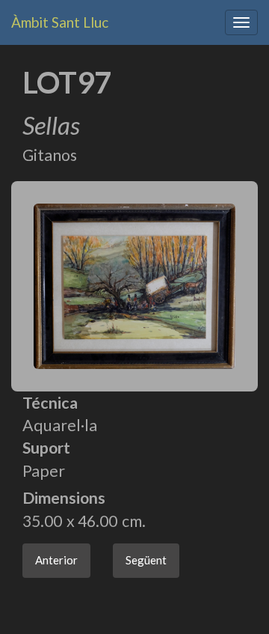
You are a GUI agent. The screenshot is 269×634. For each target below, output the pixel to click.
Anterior (56, 560)
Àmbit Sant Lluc (59, 22)
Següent (146, 560)
